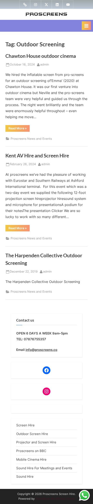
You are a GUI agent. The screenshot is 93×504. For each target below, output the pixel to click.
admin (44, 64)
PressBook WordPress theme (55, 498)
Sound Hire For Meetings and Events (44, 468)
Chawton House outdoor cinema (40, 56)
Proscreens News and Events (31, 138)
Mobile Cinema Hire (31, 459)
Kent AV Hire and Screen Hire (37, 155)
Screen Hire (25, 425)
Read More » (19, 129)
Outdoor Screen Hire (32, 434)
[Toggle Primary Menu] (86, 25)
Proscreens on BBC (31, 451)
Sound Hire (25, 476)
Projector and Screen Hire (36, 442)
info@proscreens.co (41, 350)
